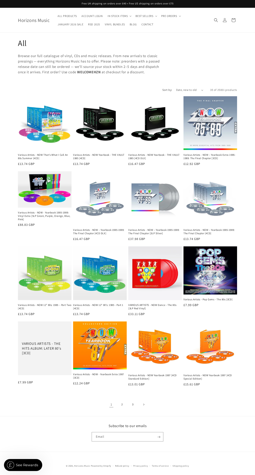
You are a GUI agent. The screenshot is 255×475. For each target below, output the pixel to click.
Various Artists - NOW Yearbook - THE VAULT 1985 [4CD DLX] (153, 156)
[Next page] (143, 404)
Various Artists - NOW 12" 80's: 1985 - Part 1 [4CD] (98, 306)
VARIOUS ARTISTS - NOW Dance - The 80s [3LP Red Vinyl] (152, 306)
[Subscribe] (158, 437)
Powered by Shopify (101, 465)
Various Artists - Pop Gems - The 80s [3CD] (207, 299)
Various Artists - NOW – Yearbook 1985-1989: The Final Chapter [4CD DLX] (98, 231)
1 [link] (111, 404)
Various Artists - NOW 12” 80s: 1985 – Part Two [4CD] (45, 306)
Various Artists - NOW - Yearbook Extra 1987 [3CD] (98, 376)
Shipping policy (181, 465)
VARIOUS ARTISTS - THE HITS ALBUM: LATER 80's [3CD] (41, 348)
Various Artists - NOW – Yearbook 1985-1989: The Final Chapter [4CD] (209, 231)
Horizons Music (82, 465)
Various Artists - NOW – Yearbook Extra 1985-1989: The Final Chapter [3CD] (209, 156)
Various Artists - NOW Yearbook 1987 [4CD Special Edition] (207, 377)
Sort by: (167, 90)
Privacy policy (140, 465)
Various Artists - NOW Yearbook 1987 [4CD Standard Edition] (152, 377)
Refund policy (122, 465)
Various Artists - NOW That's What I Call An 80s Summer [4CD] (43, 156)
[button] (119, 16)
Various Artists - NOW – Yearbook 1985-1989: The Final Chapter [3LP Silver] (153, 231)
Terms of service (160, 465)
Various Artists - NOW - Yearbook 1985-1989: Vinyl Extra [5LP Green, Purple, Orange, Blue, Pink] (44, 216)
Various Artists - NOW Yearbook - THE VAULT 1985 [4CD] (98, 156)
